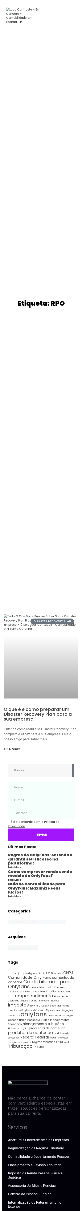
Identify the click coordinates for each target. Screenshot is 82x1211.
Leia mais (12, 749)
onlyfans (34, 1014)
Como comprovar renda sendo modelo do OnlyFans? (40, 873)
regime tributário (43, 1042)
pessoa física (17, 1020)
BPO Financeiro (54, 973)
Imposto (54, 1000)
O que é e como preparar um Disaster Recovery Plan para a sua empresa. (38, 714)
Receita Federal (34, 1037)
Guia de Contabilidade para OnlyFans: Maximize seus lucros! (36, 888)
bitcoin (41, 973)
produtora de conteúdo (47, 1028)
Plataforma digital (18, 1028)
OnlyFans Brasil (56, 1015)
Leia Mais (14, 867)
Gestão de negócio (18, 1000)
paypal (70, 1015)
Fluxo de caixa (61, 996)
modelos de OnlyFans (20, 1010)
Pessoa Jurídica (38, 1020)
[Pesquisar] (73, 770)
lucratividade (48, 1005)
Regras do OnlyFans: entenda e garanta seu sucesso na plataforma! (40, 859)
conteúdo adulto (41, 987)
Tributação (20, 1046)
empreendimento (34, 996)
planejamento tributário (43, 1023)
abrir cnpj (13, 973)
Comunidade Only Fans (29, 977)
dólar (53, 991)
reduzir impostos (59, 1037)
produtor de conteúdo (30, 1033)
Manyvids (63, 1005)
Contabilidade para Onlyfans (40, 984)
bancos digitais (28, 973)
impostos (18, 1005)
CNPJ (68, 972)
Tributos (38, 1047)
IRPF (32, 1005)
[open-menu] (67, 15)
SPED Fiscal (62, 1042)
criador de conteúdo (34, 991)
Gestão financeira (39, 1000)
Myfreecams (53, 1010)
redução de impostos (19, 1042)
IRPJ (38, 1005)
